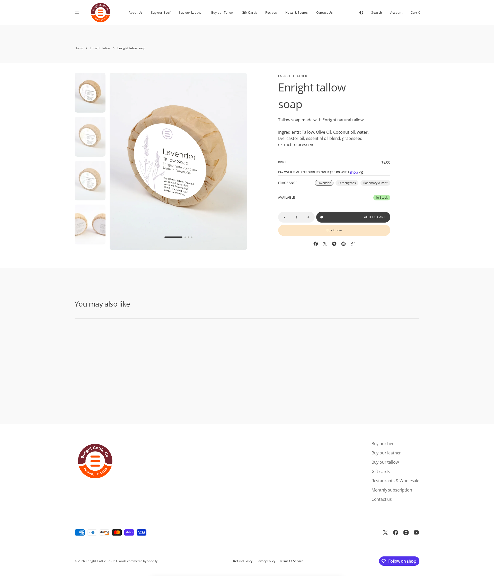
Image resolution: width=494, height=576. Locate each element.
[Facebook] (315, 243)
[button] (376, 13)
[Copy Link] (352, 243)
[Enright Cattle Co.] (100, 12)
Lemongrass (348, 183)
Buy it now (334, 230)
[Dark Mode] (361, 13)
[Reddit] (343, 243)
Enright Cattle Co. (98, 561)
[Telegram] (334, 243)
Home (79, 48)
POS (116, 561)
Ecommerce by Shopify (141, 561)
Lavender (325, 183)
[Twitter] (325, 243)
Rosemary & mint (376, 183)
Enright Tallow (100, 48)
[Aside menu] (78, 13)
